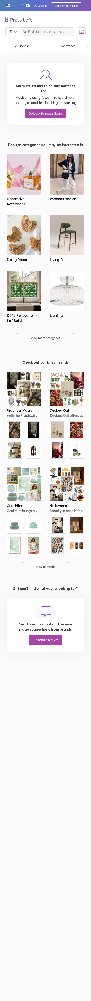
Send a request (47, 640)
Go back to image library (45, 113)
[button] (7, 6)
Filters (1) (24, 46)
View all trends (45, 567)
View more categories (45, 338)
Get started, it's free (66, 5)
